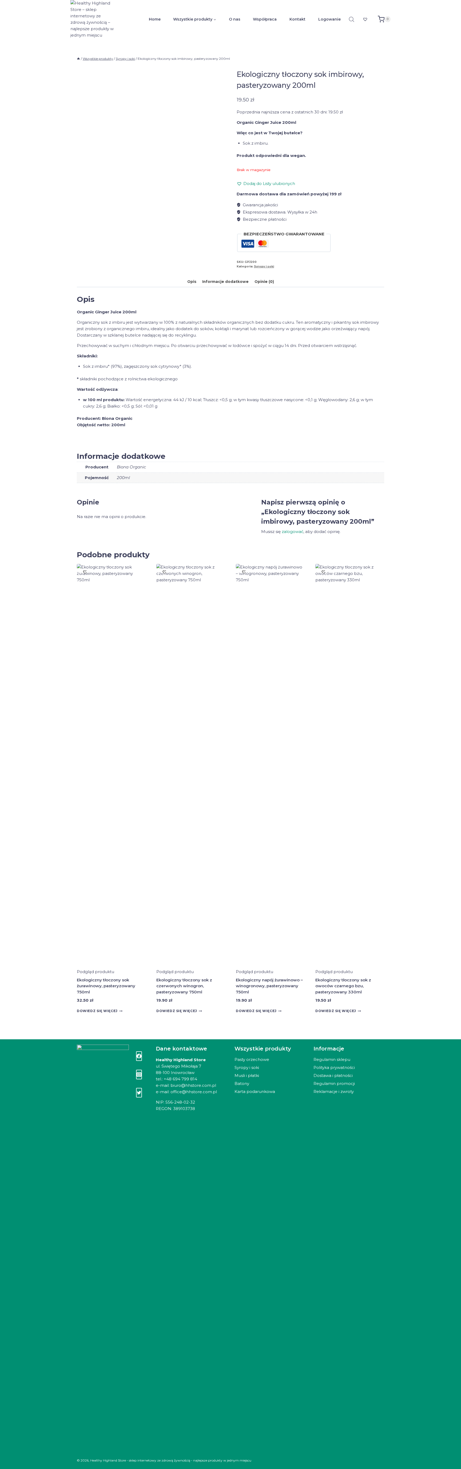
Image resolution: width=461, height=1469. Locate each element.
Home (155, 19)
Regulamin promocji (334, 1083)
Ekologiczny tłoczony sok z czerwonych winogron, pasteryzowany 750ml (184, 985)
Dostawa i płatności (333, 1075)
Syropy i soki (264, 266)
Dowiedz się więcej (97, 1011)
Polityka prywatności (334, 1067)
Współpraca (265, 19)
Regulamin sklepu (331, 1059)
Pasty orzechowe (252, 1059)
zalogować (292, 531)
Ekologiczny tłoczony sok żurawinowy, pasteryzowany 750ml (106, 985)
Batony (242, 1083)
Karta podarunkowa (255, 1091)
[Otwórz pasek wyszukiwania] (351, 19)
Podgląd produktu (95, 971)
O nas (234, 19)
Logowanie (329, 19)
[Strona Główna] (78, 59)
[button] (266, 183)
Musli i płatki (247, 1075)
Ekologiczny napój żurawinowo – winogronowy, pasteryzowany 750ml (269, 985)
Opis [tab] (191, 281)
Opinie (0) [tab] (264, 281)
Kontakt (297, 19)
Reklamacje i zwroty (333, 1091)
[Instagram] (139, 1074)
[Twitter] (139, 1092)
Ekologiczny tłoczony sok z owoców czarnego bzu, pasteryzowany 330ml (343, 985)
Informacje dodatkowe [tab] (225, 281)
